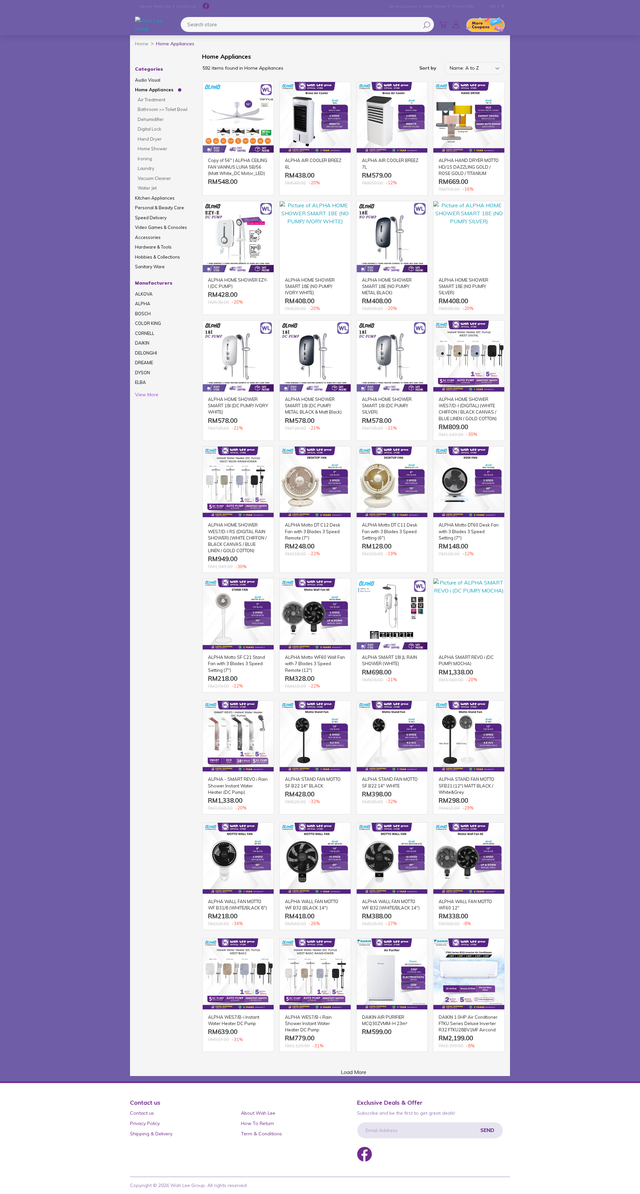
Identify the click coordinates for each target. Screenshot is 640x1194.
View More (146, 395)
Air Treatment (151, 99)
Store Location (403, 6)
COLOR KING (148, 323)
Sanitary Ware (150, 266)
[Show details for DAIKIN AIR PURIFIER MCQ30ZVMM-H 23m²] (392, 973)
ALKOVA (144, 294)
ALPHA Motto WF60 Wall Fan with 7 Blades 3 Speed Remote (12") (315, 663)
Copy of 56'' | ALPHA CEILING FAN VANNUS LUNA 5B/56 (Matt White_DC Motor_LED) (237, 167)
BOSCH (143, 313)
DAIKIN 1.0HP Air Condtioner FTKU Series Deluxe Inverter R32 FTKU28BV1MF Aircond (468, 1023)
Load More (353, 1072)
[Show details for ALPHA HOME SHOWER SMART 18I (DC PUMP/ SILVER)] (392, 356)
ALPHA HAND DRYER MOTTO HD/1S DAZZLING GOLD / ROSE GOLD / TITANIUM (469, 167)
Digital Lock (149, 129)
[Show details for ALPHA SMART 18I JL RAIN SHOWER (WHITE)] (392, 614)
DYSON (142, 372)
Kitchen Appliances (155, 198)
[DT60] (468, 482)
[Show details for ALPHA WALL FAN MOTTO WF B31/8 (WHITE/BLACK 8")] (238, 858)
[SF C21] (238, 614)
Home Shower (152, 148)
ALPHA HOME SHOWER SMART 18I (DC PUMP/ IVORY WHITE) (238, 406)
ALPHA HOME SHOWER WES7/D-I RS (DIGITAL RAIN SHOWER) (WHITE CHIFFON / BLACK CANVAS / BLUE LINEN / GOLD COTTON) (237, 537)
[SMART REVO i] (238, 736)
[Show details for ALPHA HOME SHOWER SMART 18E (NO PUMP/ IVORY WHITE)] (315, 236)
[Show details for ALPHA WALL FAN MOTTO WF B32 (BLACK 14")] (315, 858)
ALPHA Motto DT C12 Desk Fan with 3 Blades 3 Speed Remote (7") (312, 531)
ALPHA (142, 303)
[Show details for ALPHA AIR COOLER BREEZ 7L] (392, 117)
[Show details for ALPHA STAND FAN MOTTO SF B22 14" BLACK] (315, 736)
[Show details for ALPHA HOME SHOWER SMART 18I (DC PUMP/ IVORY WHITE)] (238, 356)
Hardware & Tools (153, 247)
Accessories (148, 237)
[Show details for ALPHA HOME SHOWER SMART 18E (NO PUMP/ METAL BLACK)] (392, 236)
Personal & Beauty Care (159, 207)
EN (492, 6)
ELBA (140, 382)
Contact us (186, 6)
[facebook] (206, 6)
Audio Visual (147, 80)
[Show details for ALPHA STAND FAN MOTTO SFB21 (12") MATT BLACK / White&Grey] (468, 736)
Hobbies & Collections (157, 257)
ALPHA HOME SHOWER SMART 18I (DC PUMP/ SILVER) (387, 406)
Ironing (145, 158)
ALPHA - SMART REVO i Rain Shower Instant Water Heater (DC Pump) (238, 785)
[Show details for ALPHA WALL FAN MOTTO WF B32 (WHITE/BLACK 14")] (392, 858)
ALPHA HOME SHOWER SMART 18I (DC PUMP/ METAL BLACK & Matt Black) (313, 406)
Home (141, 44)
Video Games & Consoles (161, 227)
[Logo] (156, 25)
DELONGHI (146, 353)
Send (487, 1130)
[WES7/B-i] (238, 973)
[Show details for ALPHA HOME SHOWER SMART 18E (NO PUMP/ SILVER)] (468, 236)
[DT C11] (392, 482)
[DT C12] (315, 482)
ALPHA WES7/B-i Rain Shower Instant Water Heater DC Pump (308, 1023)
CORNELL (144, 333)
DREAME (144, 362)
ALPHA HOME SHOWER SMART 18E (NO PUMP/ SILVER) (463, 286)
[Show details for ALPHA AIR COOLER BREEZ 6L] (315, 117)
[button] (456, 24)
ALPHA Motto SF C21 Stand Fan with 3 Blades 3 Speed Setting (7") (236, 663)
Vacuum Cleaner (154, 178)
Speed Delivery (151, 217)
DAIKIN (142, 343)
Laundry (146, 168)
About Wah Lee (155, 6)
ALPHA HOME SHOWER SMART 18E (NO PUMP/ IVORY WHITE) (310, 286)
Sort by (427, 68)
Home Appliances (154, 89)
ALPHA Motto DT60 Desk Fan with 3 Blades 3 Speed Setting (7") (469, 531)
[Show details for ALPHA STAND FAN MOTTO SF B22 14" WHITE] (392, 736)
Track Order (463, 6)
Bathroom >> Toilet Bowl (162, 109)
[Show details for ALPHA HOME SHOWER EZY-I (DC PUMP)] (238, 236)
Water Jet (147, 188)
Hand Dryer (150, 139)
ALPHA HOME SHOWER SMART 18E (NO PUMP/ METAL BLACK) (387, 286)
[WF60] (315, 614)
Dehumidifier (151, 119)
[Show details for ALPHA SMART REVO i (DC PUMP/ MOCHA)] (468, 614)
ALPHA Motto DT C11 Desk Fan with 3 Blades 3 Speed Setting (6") (389, 531)
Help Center (434, 6)
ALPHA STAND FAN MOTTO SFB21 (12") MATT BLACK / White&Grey (466, 785)
